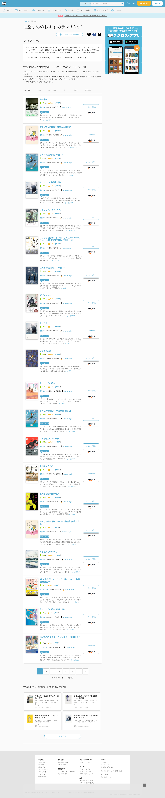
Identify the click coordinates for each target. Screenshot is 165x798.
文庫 (63, 90)
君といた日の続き (47, 383)
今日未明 (43, 99)
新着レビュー (42, 767)
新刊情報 (41, 764)
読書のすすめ (42, 776)
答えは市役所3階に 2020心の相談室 (55, 127)
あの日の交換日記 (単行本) (51, 155)
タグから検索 (62, 764)
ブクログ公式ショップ (86, 774)
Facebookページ (106, 777)
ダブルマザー (45, 295)
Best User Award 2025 (86, 780)
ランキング (41, 762)
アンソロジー (44, 589)
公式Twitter (104, 774)
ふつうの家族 (45, 351)
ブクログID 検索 (62, 774)
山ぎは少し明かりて (48, 552)
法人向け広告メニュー (108, 767)
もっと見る (62, 736)
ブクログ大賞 (42, 772)
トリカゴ (43, 323)
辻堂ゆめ (42, 107)
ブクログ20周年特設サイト (87, 783)
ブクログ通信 (42, 774)
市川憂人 (42, 502)
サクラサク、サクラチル (50, 210)
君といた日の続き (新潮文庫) (52, 609)
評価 (39, 90)
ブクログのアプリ (84, 769)
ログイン (157, 3)
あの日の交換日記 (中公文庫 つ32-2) (55, 411)
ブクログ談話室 (43, 769)
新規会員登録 (144, 3)
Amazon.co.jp (66, 107)
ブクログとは (130, 3)
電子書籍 (88, 90)
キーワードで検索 (63, 762)
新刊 (76, 90)
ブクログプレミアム (85, 771)
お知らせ (104, 762)
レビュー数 (51, 90)
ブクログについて (84, 762)
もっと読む (46, 120)
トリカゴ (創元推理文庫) (50, 182)
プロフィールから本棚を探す (66, 771)
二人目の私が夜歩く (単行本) (52, 268)
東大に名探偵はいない (49, 494)
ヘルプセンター (106, 764)
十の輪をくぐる (46, 466)
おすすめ (27, 90)
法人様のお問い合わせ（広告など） (111, 771)
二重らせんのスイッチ (49, 439)
